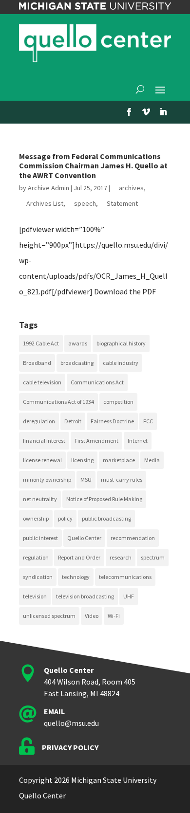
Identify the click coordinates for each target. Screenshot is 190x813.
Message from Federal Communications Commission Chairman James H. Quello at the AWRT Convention (93, 165)
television (35, 596)
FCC (148, 421)
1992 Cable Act (41, 343)
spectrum (153, 557)
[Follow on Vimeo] (146, 112)
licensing (82, 460)
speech (85, 203)
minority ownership (47, 479)
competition (118, 401)
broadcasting (77, 362)
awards (77, 343)
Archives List (44, 203)
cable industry (120, 362)
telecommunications (125, 576)
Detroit (72, 421)
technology (76, 576)
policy (65, 518)
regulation (36, 557)
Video (91, 615)
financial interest (44, 440)
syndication (38, 576)
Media (152, 460)
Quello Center (84, 538)
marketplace (119, 460)
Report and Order (79, 557)
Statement (122, 203)
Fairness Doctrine (112, 421)
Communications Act (97, 382)
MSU (86, 479)
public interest (40, 538)
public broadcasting (106, 518)
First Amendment (96, 440)
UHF (128, 596)
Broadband (37, 362)
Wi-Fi (114, 615)
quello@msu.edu (71, 723)
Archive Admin (48, 187)
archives (131, 187)
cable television (42, 382)
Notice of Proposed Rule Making (104, 499)
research (121, 557)
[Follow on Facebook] (129, 112)
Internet (138, 440)
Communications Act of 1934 (58, 401)
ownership (36, 518)
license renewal (42, 460)
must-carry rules (121, 479)
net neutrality (40, 499)
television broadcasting (85, 596)
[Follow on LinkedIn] (163, 112)
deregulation (39, 421)
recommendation (133, 538)
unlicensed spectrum (49, 615)
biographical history (121, 343)
